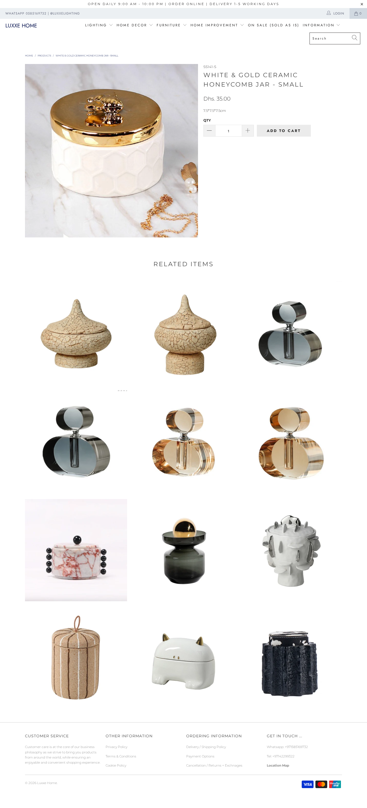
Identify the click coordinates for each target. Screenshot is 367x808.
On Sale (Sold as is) (273, 25)
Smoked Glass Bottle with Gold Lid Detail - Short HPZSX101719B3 (183, 550)
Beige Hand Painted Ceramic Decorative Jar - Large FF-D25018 (76, 659)
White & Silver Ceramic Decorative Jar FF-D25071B (291, 550)
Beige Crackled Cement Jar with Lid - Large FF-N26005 (76, 332)
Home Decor (132, 25)
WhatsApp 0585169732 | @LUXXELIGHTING (42, 13)
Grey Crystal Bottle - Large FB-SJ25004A (76, 441)
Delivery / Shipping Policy (206, 747)
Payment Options (200, 756)
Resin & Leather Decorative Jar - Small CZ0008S (291, 659)
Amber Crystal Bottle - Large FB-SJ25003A (291, 441)
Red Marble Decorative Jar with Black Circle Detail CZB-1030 (76, 550)
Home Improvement (215, 25)
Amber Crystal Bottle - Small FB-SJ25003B (183, 441)
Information (318, 25)
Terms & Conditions (121, 756)
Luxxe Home (21, 26)
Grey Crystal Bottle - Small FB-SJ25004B (291, 332)
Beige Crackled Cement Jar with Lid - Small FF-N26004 (183, 332)
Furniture (169, 25)
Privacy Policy (116, 747)
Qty (207, 120)
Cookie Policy (116, 765)
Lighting (97, 25)
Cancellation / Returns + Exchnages (214, 765)
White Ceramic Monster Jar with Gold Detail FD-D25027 (183, 659)
